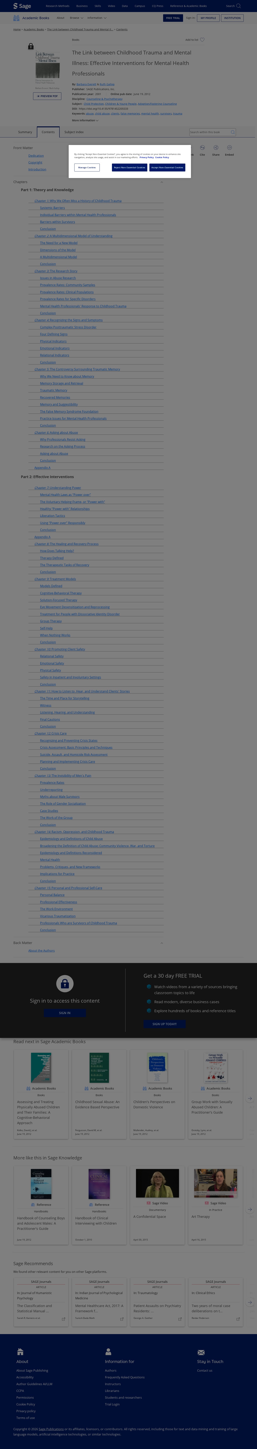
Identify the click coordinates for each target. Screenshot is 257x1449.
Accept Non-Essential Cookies (167, 167)
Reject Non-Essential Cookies (129, 167)
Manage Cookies (87, 167)
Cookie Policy (162, 157)
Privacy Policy (147, 157)
